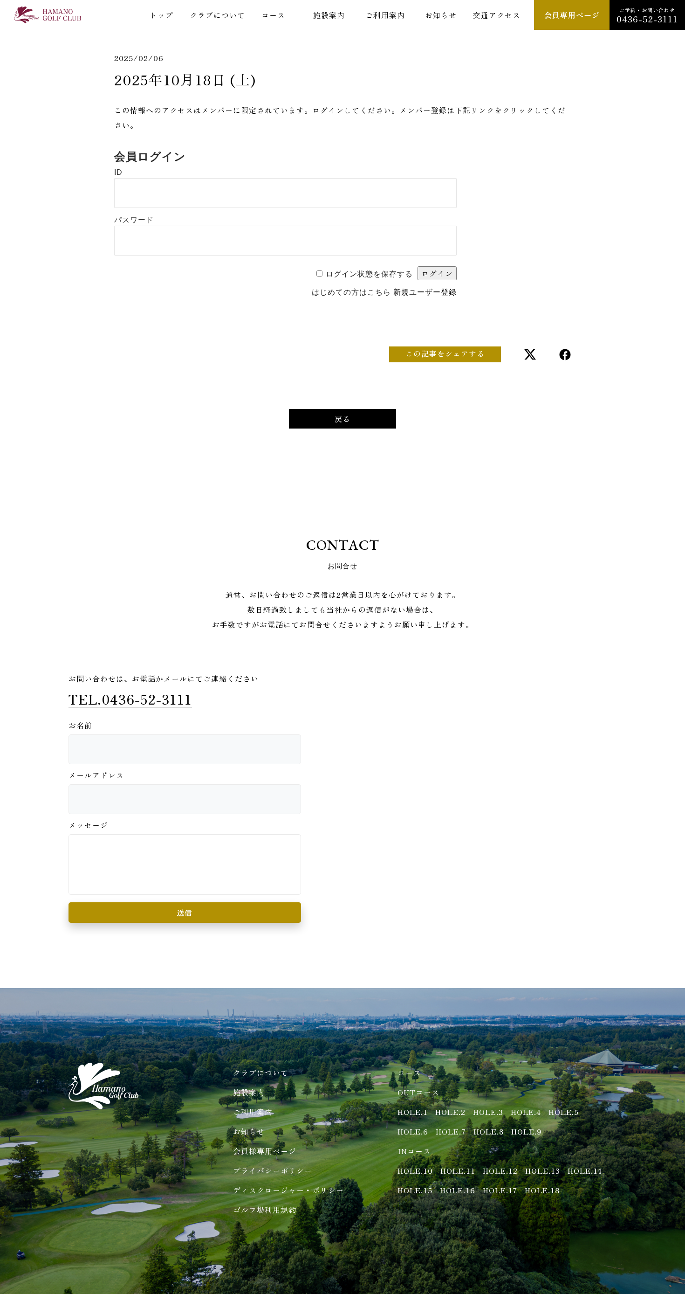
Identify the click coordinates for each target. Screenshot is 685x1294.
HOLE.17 (500, 1190)
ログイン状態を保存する (369, 274)
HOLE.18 (542, 1190)
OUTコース (418, 1092)
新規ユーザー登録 (425, 292)
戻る (342, 418)
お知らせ (441, 15)
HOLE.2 (450, 1111)
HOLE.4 (526, 1111)
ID (118, 172)
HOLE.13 (542, 1170)
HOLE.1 (412, 1111)
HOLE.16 (457, 1190)
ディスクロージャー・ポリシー (288, 1190)
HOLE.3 (488, 1111)
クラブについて (217, 15)
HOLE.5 (563, 1111)
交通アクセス (497, 15)
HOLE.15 (414, 1190)
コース (273, 15)
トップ (161, 15)
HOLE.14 (585, 1170)
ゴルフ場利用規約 (264, 1209)
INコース (414, 1150)
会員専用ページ (572, 15)
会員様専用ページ (264, 1150)
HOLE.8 (488, 1131)
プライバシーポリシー (272, 1170)
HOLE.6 (412, 1131)
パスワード (134, 220)
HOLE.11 (457, 1170)
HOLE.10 (415, 1170)
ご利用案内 (385, 15)
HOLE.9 (526, 1131)
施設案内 (329, 15)
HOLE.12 (500, 1170)
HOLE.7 (451, 1131)
